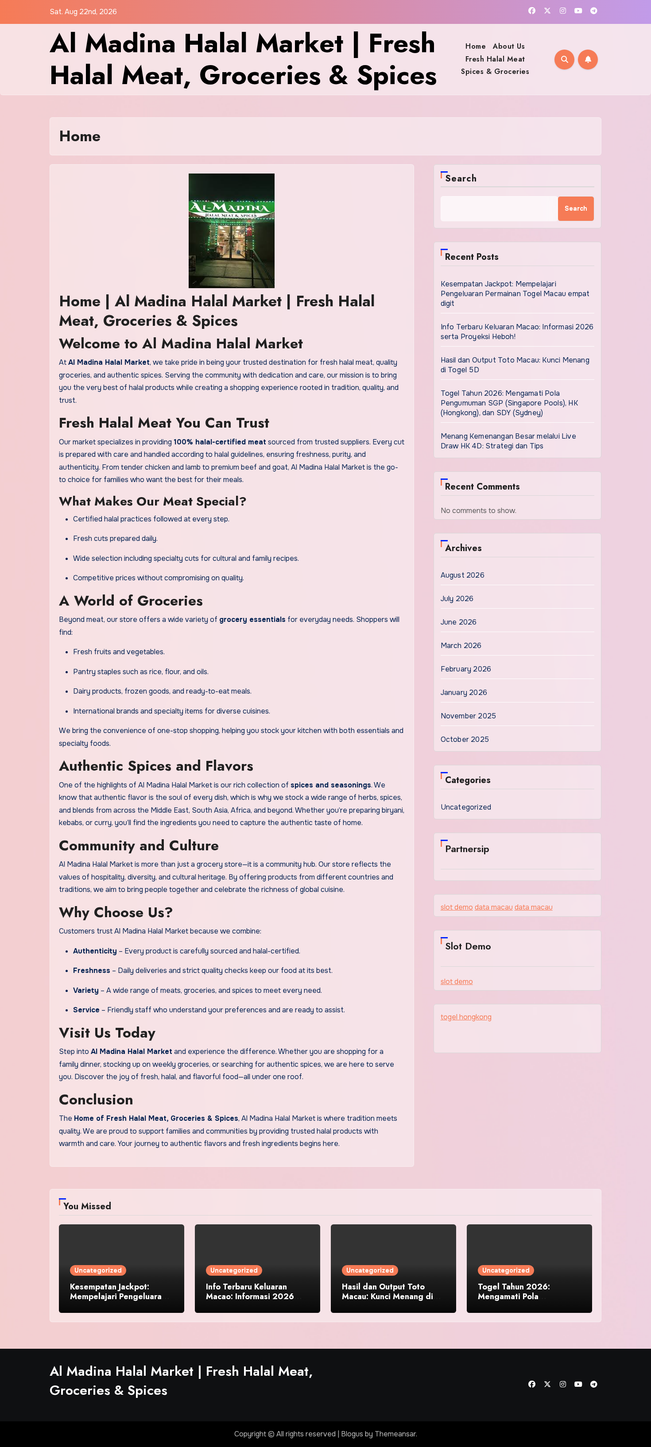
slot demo (457, 907)
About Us (509, 46)
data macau (494, 907)
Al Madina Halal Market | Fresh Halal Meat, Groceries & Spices (243, 59)
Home (475, 46)
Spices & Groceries (495, 71)
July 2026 (457, 598)
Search (461, 178)
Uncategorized (466, 807)
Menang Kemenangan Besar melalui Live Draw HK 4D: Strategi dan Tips (508, 441)
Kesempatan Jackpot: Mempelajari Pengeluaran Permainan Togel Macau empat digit (515, 293)
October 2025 (465, 739)
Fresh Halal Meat (495, 59)
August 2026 (462, 575)
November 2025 (468, 716)
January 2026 (464, 692)
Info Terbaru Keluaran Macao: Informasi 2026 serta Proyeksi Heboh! (250, 1296)
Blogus (352, 1434)
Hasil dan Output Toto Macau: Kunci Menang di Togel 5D (387, 1296)
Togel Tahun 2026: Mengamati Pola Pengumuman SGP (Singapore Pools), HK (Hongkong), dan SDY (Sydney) (509, 403)
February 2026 (466, 669)
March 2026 (461, 645)
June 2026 (459, 622)
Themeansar (395, 1434)
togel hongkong (466, 1017)
